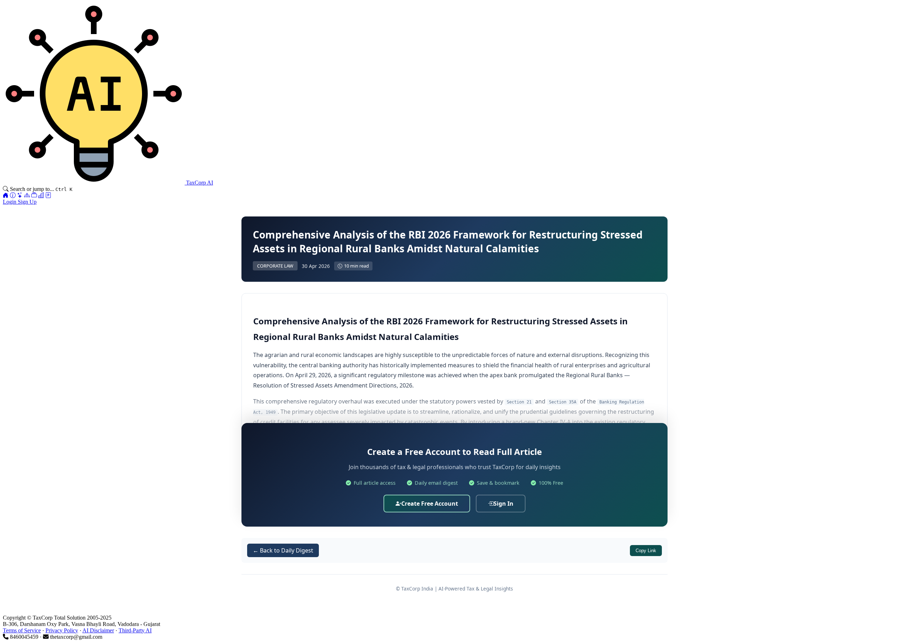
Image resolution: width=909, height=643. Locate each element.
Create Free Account (429, 503)
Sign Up (27, 202)
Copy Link (646, 550)
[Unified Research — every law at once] (27, 195)
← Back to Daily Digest (283, 550)
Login (10, 202)
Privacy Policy (61, 630)
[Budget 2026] (48, 195)
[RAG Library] (34, 195)
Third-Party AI (135, 630)
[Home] (6, 195)
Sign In (503, 503)
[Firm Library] (41, 195)
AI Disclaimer (98, 630)
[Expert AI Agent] (20, 195)
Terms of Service (22, 630)
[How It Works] (13, 195)
